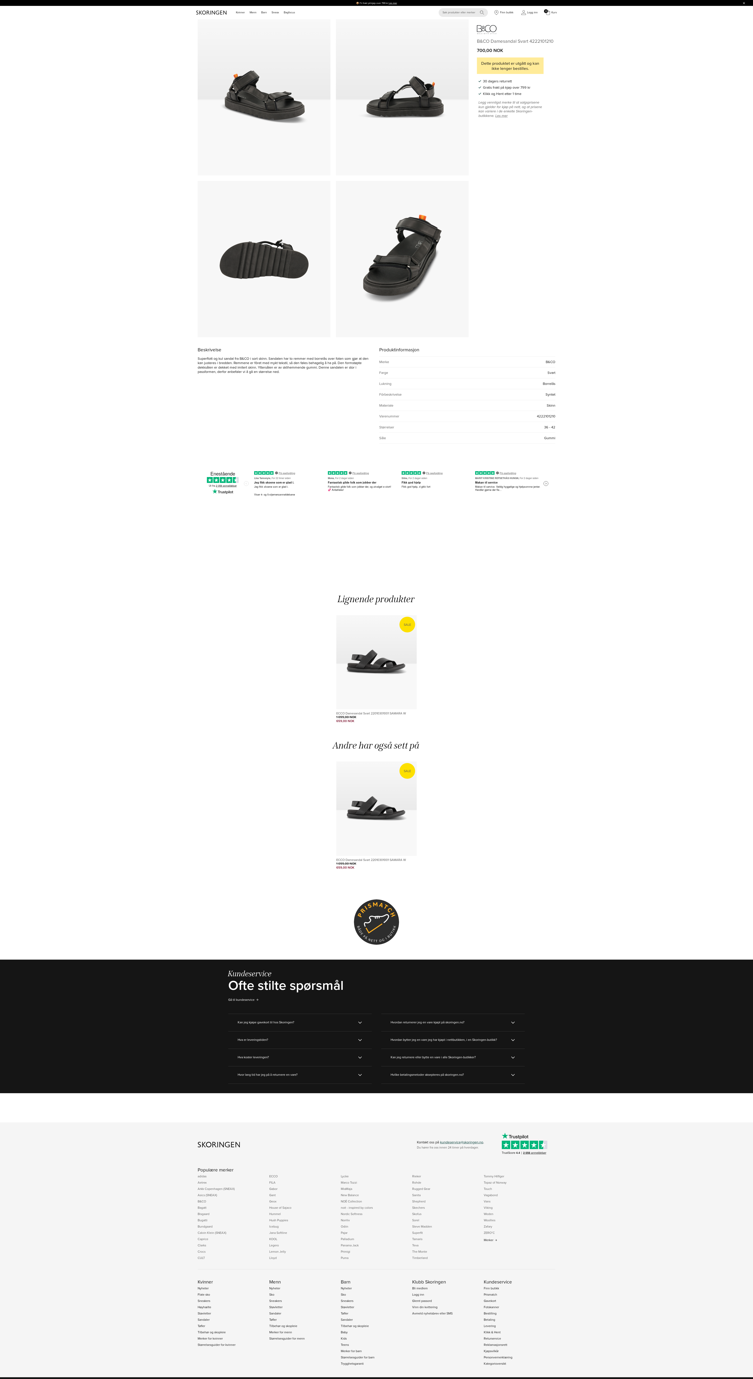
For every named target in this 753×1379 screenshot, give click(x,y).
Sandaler (204, 1320)
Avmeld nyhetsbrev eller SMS (432, 1313)
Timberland (420, 1258)
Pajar (344, 1233)
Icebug (274, 1226)
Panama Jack (350, 1245)
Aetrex (202, 1182)
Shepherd (419, 1201)
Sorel (415, 1220)
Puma (344, 1258)
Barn (264, 12)
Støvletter (204, 1313)
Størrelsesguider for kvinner (217, 1345)
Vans (487, 1201)
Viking (488, 1208)
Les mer (393, 3)
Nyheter (203, 1288)
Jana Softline (278, 1233)
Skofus (416, 1214)
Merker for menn (280, 1332)
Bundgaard (205, 1226)
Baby (344, 1332)
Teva (415, 1245)
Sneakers (204, 1301)
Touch (488, 1189)
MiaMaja (346, 1189)
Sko (271, 1294)
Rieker (416, 1176)
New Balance (350, 1195)
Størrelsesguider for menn (287, 1338)
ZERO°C (489, 1233)
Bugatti (202, 1220)
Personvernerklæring (498, 1357)
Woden (488, 1214)
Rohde (416, 1182)
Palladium (347, 1239)
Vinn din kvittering (424, 1307)
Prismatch (490, 1294)
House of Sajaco (280, 1208)
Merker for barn (351, 1351)
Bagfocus (289, 12)
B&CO (202, 1201)
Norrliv (345, 1220)
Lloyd (273, 1258)
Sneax (275, 12)
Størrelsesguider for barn (358, 1357)
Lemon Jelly (277, 1251)
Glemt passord (422, 1301)
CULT (201, 1258)
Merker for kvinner (210, 1338)
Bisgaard (203, 1214)
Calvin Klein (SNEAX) (212, 1233)
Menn (253, 12)
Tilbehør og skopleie (212, 1332)
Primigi (345, 1251)
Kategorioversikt (495, 1363)
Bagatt (202, 1208)
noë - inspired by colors (357, 1208)
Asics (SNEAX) (207, 1195)
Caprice (203, 1239)
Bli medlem (420, 1288)
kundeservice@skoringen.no (461, 1142)
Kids (344, 1338)
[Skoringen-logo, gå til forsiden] (211, 13)
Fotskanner (491, 1307)
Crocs (202, 1251)
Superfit (417, 1233)
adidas (202, 1176)
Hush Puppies (278, 1220)
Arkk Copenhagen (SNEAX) (216, 1189)
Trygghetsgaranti (352, 1363)
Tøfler (201, 1326)
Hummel (275, 1214)
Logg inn (418, 1294)
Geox (272, 1201)
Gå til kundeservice (241, 999)
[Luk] (744, 3)
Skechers (418, 1208)
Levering (490, 1326)
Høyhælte (204, 1307)
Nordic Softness (351, 1214)
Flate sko (204, 1294)
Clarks (202, 1245)
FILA (272, 1182)
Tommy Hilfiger (494, 1176)
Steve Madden (422, 1226)
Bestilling (490, 1313)
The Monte (419, 1251)
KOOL (273, 1239)
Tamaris (417, 1239)
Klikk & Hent (492, 1332)
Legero (274, 1245)
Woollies (489, 1220)
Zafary (488, 1226)
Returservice (492, 1338)
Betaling (489, 1320)
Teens (345, 1345)
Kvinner (240, 12)
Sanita (416, 1195)
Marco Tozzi (349, 1182)
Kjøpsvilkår (491, 1351)
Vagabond (491, 1195)
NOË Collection (351, 1201)
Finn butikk (491, 1288)
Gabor (273, 1189)
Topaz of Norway (495, 1182)
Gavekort (490, 1301)
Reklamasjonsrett (495, 1345)
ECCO (273, 1176)
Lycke (345, 1176)
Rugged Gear (421, 1189)
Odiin (344, 1226)
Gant (272, 1195)
